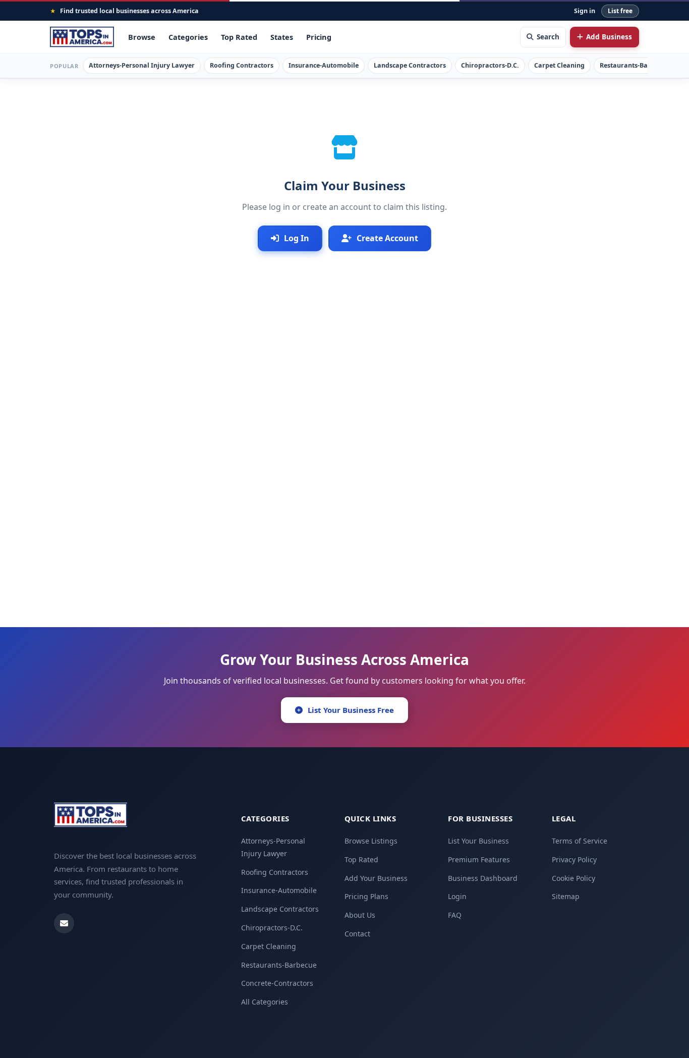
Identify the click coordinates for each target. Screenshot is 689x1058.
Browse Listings (370, 841)
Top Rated (239, 37)
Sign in (584, 11)
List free (620, 11)
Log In (296, 238)
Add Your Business (376, 878)
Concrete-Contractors (277, 983)
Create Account (387, 238)
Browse (141, 37)
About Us (359, 915)
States (281, 37)
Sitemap (566, 896)
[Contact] (64, 923)
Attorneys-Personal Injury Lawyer (142, 65)
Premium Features (479, 859)
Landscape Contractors (410, 65)
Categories (188, 37)
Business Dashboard (483, 878)
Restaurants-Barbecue (634, 65)
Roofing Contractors (241, 65)
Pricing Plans (366, 896)
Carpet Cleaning (559, 65)
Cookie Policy (573, 878)
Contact (357, 933)
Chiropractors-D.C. (490, 65)
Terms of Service (579, 841)
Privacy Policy (574, 859)
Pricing (318, 37)
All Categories (264, 1002)
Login (457, 896)
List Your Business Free (351, 710)
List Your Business (478, 841)
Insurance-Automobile (324, 65)
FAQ (455, 915)
